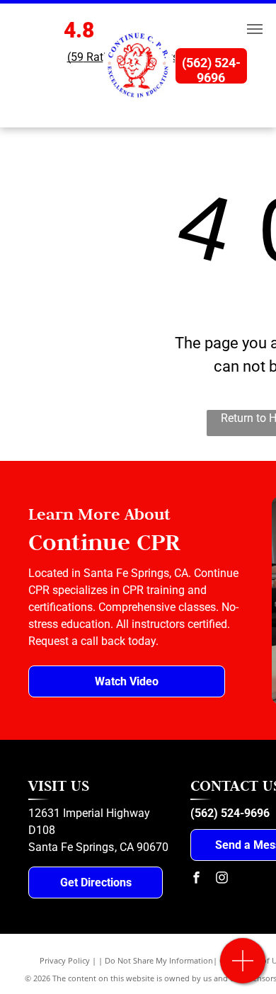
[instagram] (221, 879)
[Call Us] (243, 968)
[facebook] (196, 879)
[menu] (255, 29)
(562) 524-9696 (230, 813)
